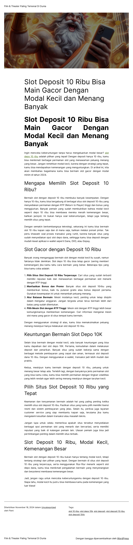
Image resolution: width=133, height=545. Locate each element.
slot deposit (99, 511)
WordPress (123, 538)
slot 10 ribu (74, 511)
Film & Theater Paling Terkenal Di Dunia (25, 6)
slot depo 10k (86, 511)
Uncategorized (49, 507)
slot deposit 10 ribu (115, 511)
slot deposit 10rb (77, 514)
